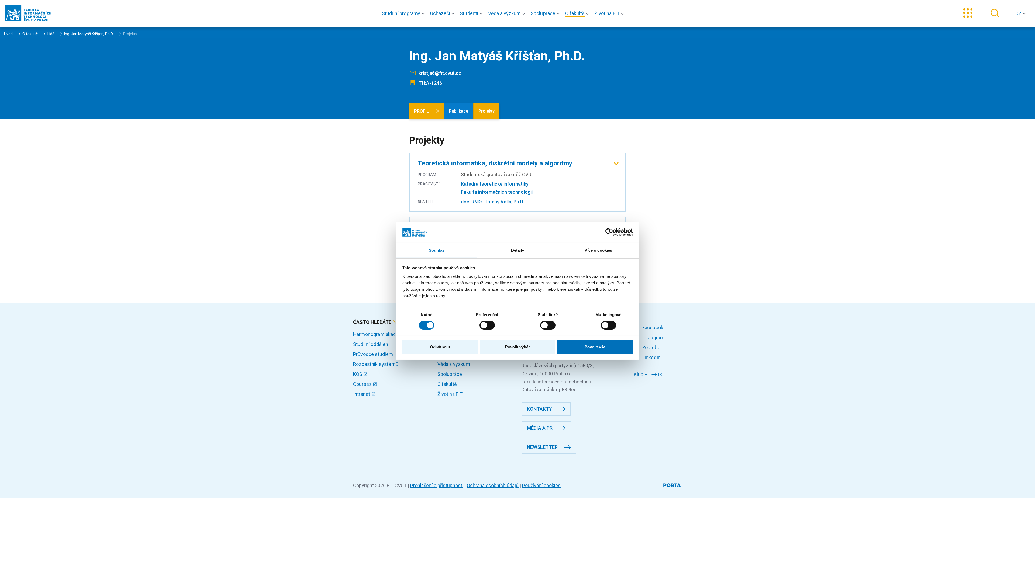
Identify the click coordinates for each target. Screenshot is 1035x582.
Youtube (650, 347)
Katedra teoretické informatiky (495, 184)
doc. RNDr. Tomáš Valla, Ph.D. (492, 202)
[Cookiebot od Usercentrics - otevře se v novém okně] (609, 232)
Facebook (652, 327)
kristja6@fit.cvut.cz (440, 73)
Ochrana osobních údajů (493, 485)
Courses (363, 384)
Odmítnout (440, 347)
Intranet (362, 394)
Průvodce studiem (373, 354)
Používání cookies (541, 485)
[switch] (487, 325)
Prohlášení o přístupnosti (436, 485)
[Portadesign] (672, 484)
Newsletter (542, 447)
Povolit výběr (517, 347)
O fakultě (447, 384)
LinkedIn (651, 357)
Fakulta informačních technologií (497, 192)
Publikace (458, 111)
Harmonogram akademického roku (390, 334)
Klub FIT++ (646, 374)
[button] (404, 13)
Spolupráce (449, 374)
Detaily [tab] (517, 250)
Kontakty (539, 409)
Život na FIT (450, 394)
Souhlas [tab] (436, 250)
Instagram (653, 337)
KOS (358, 374)
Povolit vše (595, 347)
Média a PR (540, 428)
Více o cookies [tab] (598, 250)
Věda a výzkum (453, 364)
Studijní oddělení (371, 344)
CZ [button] (1019, 13)
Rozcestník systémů (375, 364)
